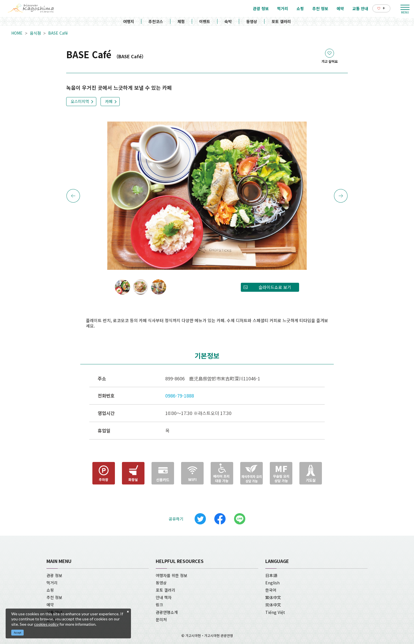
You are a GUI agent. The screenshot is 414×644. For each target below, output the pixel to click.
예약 (50, 604)
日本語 (271, 575)
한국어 (270, 590)
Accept (17, 632)
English (272, 582)
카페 (108, 101)
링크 (159, 604)
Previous (73, 196)
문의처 (161, 619)
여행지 (128, 21)
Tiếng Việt (275, 612)
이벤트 (204, 21)
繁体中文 (273, 597)
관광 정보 (54, 575)
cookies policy (46, 624)
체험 (181, 21)
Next (341, 196)
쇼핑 (50, 590)
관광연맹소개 (167, 612)
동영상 (251, 21)
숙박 (228, 21)
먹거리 (51, 582)
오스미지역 (80, 101)
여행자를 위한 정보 (171, 575)
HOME (17, 32)
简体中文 (273, 604)
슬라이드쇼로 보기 (275, 287)
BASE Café (58, 32)
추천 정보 (54, 597)
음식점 (35, 32)
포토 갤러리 (281, 21)
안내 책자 (164, 597)
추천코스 (155, 21)
